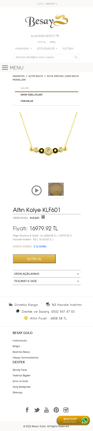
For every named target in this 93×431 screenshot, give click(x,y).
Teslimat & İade (25, 281)
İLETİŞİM (68, 48)
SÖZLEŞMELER (46, 48)
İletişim (16, 346)
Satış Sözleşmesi (21, 386)
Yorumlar (27, 101)
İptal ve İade (20, 381)
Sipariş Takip (20, 369)
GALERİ (25, 88)
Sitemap (18, 392)
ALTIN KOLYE (35, 76)
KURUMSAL (22, 48)
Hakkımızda (20, 340)
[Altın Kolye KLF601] (47, 114)
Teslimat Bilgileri (21, 375)
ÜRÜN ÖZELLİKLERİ (31, 94)
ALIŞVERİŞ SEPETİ (43, 36)
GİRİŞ (53, 42)
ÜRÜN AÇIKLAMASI (26, 273)
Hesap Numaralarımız (25, 357)
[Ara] (75, 57)
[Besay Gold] (46, 13)
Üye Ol (42, 42)
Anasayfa (19, 76)
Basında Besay (21, 351)
